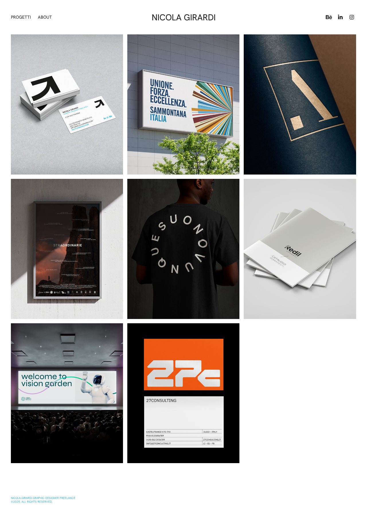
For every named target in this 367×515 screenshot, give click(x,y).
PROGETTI (21, 17)
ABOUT (45, 17)
